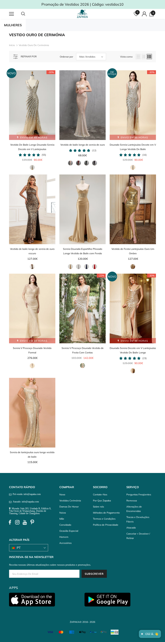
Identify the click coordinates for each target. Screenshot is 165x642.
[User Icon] (144, 14)
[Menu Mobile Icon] (11, 14)
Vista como (126, 56)
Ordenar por (66, 56)
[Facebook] (9, 522)
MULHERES (13, 25)
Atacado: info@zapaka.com (25, 501)
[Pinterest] (32, 522)
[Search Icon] (27, 14)
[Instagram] (17, 522)
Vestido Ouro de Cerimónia (34, 45)
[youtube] (24, 522)
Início (12, 45)
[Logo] (83, 13)
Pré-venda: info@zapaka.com (26, 494)
